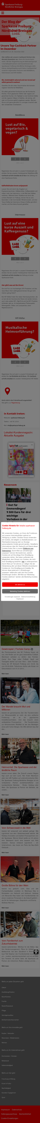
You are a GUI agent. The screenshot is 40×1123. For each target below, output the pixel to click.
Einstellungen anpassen (12, 597)
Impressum (20, 599)
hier (23, 561)
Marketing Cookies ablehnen (20, 591)
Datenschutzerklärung (28, 597)
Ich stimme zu (20, 584)
